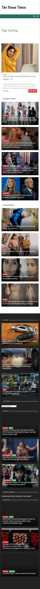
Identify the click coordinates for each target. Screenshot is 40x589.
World (18, 166)
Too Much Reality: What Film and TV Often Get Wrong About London (18, 458)
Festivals (5, 516)
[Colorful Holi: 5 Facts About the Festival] (20, 564)
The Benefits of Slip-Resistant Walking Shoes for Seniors (18, 227)
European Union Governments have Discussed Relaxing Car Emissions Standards (17, 366)
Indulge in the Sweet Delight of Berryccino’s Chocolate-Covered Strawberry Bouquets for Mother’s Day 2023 (18, 547)
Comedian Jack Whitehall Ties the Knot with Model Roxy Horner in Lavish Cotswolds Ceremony (18, 145)
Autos (4, 339)
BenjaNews (18, 496)
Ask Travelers (27, 496)
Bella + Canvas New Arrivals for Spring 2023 (18, 252)
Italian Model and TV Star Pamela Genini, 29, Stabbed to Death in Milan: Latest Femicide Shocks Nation (19, 170)
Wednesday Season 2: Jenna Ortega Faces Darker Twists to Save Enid (19, 483)
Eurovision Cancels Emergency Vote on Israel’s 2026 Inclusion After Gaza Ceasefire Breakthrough (18, 521)
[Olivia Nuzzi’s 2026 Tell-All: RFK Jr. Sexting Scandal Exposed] (20, 188)
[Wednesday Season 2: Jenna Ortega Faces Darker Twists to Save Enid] (20, 475)
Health (5, 74)
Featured (12, 166)
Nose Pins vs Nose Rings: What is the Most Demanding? (17, 277)
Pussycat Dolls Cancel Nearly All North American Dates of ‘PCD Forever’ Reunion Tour (19, 120)
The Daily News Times (7, 496)
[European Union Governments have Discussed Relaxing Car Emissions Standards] (20, 359)
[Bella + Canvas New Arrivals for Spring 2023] (20, 244)
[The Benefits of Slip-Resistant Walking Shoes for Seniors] (20, 219)
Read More (32, 91)
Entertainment (7, 455)
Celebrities (6, 115)
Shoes (4, 224)
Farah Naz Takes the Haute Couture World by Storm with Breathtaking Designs (19, 302)
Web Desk (5, 91)
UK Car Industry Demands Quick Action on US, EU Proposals (19, 392)
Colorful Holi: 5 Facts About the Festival (19, 573)
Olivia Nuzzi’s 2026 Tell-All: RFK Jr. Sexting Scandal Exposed (17, 196)
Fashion (5, 249)
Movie (11, 428)
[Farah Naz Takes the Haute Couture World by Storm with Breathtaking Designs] (20, 295)
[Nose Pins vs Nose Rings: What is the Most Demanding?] (20, 269)
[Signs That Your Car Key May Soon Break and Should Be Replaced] (20, 334)
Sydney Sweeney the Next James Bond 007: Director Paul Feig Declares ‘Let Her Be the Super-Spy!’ (19, 432)
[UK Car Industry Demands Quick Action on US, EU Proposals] (20, 385)
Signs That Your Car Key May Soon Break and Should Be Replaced (19, 342)
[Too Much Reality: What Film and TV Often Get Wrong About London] (20, 450)
